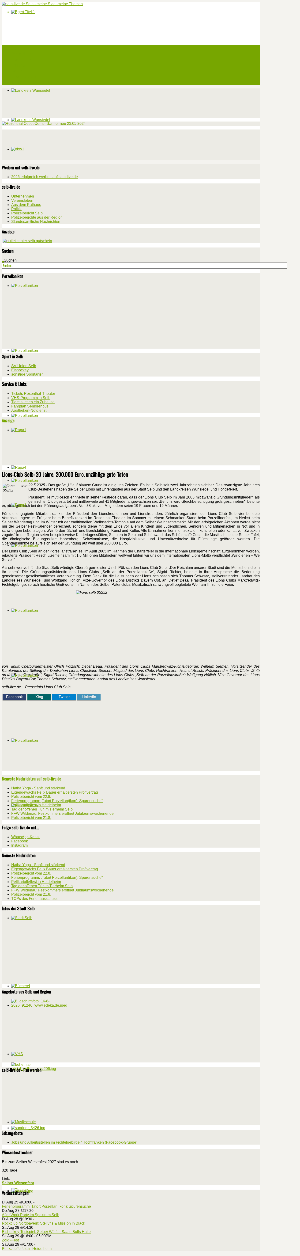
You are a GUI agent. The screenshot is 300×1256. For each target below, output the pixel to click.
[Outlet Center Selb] (27, 241)
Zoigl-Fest (10, 1240)
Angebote (18, 65)
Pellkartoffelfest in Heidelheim (27, 1249)
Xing (39, 697)
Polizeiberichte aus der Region (37, 217)
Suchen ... (12, 260)
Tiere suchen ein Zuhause (33, 402)
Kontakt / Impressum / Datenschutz (37, 82)
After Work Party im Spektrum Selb (30, 1215)
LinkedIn (89, 697)
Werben (16, 70)
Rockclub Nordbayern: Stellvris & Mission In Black (43, 1223)
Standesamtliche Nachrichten (35, 222)
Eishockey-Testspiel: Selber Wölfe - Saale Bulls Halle (46, 1232)
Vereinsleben (22, 200)
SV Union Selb (23, 366)
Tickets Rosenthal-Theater (33, 394)
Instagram (19, 845)
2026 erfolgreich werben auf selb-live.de (44, 177)
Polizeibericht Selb (27, 213)
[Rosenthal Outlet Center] (44, 124)
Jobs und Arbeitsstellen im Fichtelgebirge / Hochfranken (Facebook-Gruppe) (74, 1142)
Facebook (14, 697)
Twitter (64, 697)
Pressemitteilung (23, 76)
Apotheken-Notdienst (28, 410)
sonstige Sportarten (27, 374)
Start (15, 48)
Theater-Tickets (23, 59)
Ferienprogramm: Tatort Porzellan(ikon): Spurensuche (46, 1206)
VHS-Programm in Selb (30, 398)
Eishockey (20, 370)
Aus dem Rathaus (26, 205)
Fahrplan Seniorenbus (30, 406)
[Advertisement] (37, 144)
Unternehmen (22, 196)
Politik (16, 209)
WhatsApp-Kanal (25, 837)
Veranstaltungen (23, 54)
